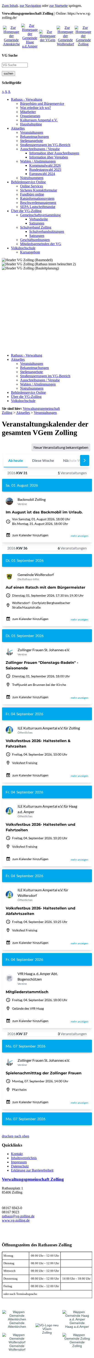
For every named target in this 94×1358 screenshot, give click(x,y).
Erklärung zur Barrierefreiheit (32, 1170)
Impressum (19, 1162)
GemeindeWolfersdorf (17, 1347)
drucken (7, 1136)
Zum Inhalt (10, 6)
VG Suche (10, 55)
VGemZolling (47, 1330)
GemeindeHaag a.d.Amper (77, 1324)
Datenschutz (20, 1166)
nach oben (21, 1136)
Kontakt (17, 1154)
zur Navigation (30, 6)
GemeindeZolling (77, 1344)
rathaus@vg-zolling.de (18, 1216)
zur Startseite (58, 6)
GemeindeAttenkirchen (17, 1324)
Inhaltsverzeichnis (24, 1158)
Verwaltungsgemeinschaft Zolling (33, 1179)
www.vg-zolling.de (16, 1220)
